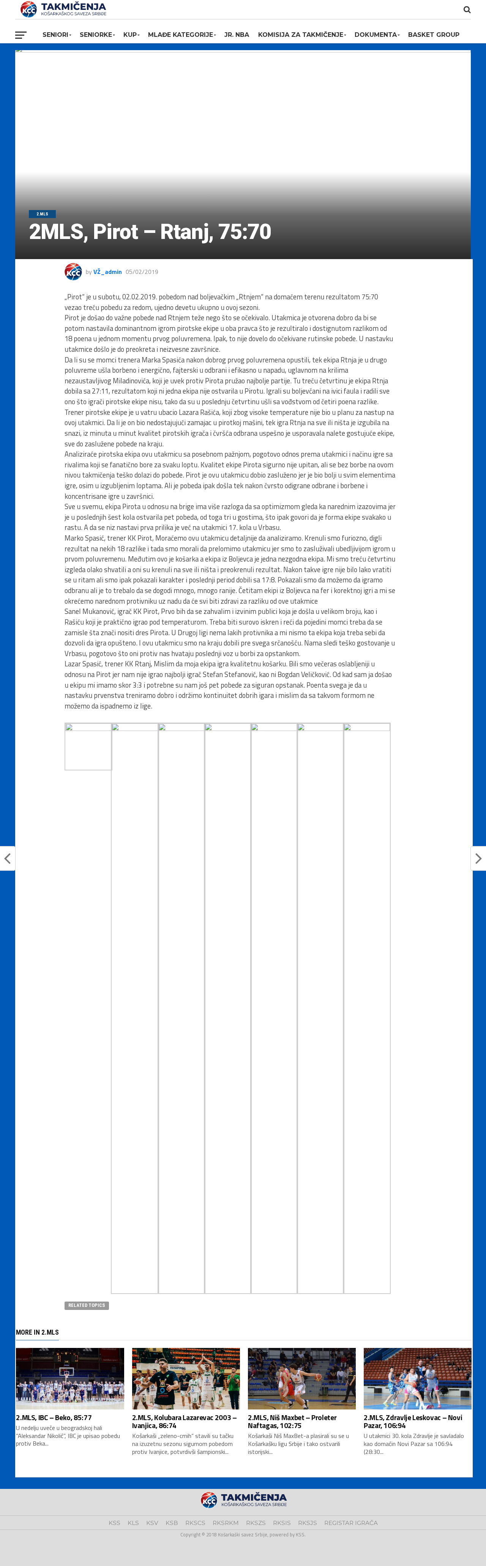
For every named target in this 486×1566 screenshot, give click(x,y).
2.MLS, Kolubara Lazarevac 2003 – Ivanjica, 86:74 (184, 1421)
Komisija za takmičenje (300, 34)
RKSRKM (226, 1522)
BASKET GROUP (433, 34)
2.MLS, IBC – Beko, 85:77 (54, 1417)
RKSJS (307, 1522)
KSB (172, 1522)
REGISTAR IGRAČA (351, 1522)
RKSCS (195, 1522)
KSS (114, 1522)
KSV (152, 1522)
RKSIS (282, 1522)
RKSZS (256, 1522)
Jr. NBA (236, 34)
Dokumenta (376, 34)
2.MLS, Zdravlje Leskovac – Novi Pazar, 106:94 (413, 1421)
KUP (130, 34)
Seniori (55, 34)
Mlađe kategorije (180, 34)
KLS (133, 1522)
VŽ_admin (107, 271)
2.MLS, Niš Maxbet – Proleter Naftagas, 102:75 (292, 1421)
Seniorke (96, 34)
